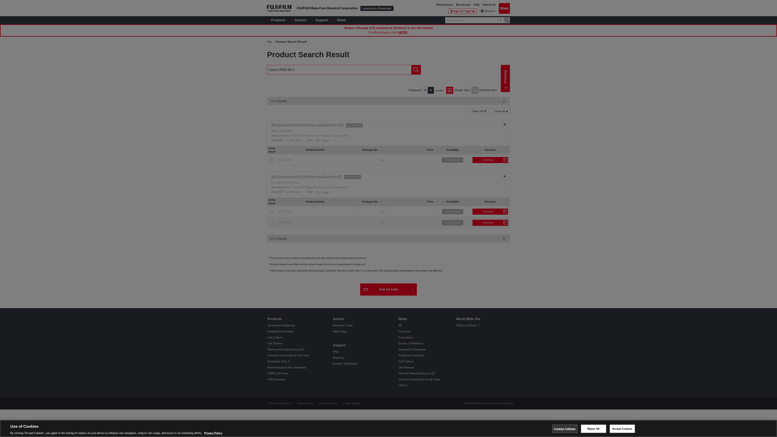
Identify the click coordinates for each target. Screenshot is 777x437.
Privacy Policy (213, 432)
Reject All (593, 428)
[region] (388, 428)
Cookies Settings (564, 428)
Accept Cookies (622, 428)
